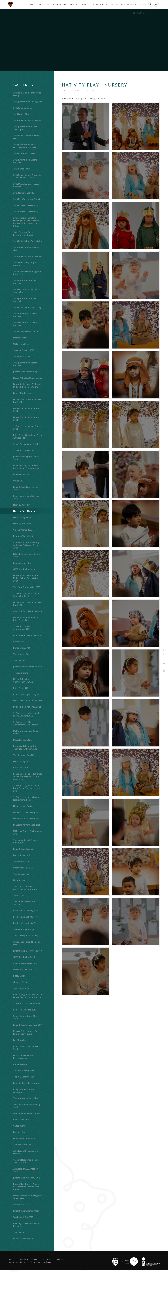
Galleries (23, 84)
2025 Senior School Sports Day (27, 256)
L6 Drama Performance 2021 (26, 824)
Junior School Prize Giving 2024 (27, 371)
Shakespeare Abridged (24, 929)
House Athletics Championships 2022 (23, 680)
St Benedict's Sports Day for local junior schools (26, 798)
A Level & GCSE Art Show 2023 (27, 611)
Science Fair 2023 (21, 641)
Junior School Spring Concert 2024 (26, 458)
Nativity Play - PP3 (22, 517)
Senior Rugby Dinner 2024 (25, 444)
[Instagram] (164, 671)
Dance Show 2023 (21, 648)
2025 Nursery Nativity (23, 193)
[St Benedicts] (10, 4)
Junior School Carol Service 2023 (25, 488)
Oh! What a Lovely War (24, 1238)
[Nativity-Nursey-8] (85, 523)
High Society (19, 880)
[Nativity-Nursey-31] (85, 225)
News (77, 91)
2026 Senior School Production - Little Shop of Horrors (27, 176)
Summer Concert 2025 (23, 350)
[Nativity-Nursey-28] (135, 275)
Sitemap (11, 1259)
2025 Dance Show (21, 356)
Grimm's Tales (20, 982)
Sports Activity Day (22, 563)
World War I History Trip (24, 969)
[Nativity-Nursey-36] (135, 325)
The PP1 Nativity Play (23, 1070)
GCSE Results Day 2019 (24, 957)
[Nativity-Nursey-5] (135, 424)
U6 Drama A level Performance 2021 (27, 832)
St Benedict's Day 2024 (24, 450)
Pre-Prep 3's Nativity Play (25, 923)
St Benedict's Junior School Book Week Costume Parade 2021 (26, 788)
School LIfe (18, 895)
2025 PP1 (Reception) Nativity (27, 199)
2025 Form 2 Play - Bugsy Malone (25, 264)
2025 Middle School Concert (26, 331)
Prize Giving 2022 (21, 688)
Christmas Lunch (21, 1064)
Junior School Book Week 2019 (27, 950)
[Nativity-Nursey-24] (85, 921)
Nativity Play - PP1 (22, 505)
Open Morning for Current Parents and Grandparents (26, 467)
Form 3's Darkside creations (26, 1083)
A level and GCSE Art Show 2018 (25, 1170)
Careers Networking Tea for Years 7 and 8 (26, 1161)
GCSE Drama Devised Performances (23, 1056)
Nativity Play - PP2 (22, 523)
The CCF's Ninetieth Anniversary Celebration (25, 888)
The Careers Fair (21, 874)
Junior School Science (23, 849)
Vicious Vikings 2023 (22, 530)
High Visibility (47, 1259)
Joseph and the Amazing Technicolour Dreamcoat (25, 747)
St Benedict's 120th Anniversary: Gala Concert (25, 723)
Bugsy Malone (20, 975)
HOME (64, 91)
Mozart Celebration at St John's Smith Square (25, 1032)
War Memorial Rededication (26, 1113)
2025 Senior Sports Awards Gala (26, 248)
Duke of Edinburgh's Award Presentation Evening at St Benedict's (26, 1187)
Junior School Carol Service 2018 (25, 1047)
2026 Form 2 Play (21, 114)
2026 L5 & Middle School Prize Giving (27, 94)
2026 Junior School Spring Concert (25, 161)
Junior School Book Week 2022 (27, 666)
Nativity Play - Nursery (24, 511)
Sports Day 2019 (21, 988)
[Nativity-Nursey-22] (85, 871)
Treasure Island (20, 673)
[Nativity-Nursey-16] (85, 722)
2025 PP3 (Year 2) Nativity (25, 211)
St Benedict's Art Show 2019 (26, 1003)
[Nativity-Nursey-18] (85, 772)
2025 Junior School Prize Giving (27, 241)
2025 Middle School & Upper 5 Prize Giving (27, 273)
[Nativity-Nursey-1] (85, 374)
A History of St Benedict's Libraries (25, 1152)
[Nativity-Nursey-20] (85, 822)
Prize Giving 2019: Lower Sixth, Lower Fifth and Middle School (27, 996)
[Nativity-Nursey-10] (85, 573)
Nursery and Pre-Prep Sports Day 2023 (27, 603)
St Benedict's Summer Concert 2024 (28, 427)
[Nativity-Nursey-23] (135, 871)
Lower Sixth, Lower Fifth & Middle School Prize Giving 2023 (25, 578)
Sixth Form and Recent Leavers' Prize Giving (24, 233)
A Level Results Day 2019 (25, 963)
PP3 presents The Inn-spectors (24, 1090)
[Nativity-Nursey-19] (135, 772)
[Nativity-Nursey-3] (85, 424)
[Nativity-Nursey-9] (135, 523)
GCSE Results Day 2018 (24, 1138)
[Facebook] (164, 667)
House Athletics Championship (28, 378)
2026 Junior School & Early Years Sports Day (25, 128)
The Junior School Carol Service (24, 903)
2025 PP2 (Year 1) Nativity (25, 205)
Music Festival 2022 (22, 740)
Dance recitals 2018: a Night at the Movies (27, 1197)
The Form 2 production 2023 (26, 587)
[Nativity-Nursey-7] (135, 474)
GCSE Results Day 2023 (24, 569)
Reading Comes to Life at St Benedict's (26, 1224)
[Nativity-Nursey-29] (85, 275)
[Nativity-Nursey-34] (135, 126)
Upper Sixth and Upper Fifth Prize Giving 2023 (26, 619)
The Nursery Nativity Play (25, 935)
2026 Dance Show (21, 168)
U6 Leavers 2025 (21, 344)
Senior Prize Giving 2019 (24, 1009)
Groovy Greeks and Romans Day (26, 943)
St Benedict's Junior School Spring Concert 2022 (26, 714)
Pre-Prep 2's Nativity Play (25, 917)
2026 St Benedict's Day (24, 153)
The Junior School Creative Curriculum (26, 841)
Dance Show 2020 (21, 855)
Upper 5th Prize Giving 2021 (26, 818)
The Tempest (19, 660)
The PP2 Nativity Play (23, 1076)
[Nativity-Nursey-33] (85, 175)
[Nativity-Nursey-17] (135, 722)
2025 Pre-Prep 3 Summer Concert (25, 282)
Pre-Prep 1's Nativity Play (25, 910)
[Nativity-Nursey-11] (135, 573)
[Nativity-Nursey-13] (135, 623)
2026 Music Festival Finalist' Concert (26, 185)
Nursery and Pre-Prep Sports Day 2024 (27, 400)
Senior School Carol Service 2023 (26, 497)
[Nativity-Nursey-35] (85, 126)
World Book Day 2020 (23, 867)
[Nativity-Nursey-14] (85, 673)
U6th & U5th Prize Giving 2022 (27, 700)
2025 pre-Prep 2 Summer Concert (25, 299)
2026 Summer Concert (23, 108)
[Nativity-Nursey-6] (85, 474)
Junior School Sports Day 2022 (27, 694)
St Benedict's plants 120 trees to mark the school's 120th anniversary (27, 777)
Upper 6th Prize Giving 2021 (26, 812)
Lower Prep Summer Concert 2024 (27, 418)
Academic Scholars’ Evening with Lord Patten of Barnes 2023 (26, 545)
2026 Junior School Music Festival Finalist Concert (24, 146)
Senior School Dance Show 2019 (25, 1017)
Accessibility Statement (28, 1259)
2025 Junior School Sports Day (27, 307)
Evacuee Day (19, 1132)
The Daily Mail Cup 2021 (24, 755)
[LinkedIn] (164, 663)
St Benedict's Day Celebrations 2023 (22, 627)
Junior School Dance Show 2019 (28, 1025)
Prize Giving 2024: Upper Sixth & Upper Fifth (27, 436)
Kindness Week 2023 (23, 536)
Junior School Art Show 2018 (26, 1177)
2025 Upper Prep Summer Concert (25, 315)
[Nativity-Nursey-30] (135, 225)
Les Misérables (20, 1040)
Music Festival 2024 (22, 474)
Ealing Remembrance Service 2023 (27, 555)
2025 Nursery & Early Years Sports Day (26, 290)
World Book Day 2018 (23, 1217)
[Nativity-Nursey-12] (85, 623)
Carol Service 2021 (22, 767)
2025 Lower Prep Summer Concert (25, 324)
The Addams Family (22, 654)
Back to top (61, 1259)
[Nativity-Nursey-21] (135, 822)
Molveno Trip (19, 337)
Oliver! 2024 (18, 480)
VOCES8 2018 (19, 1126)
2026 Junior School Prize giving (27, 101)
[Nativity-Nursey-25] (135, 921)
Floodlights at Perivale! (24, 806)
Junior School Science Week (26, 1210)
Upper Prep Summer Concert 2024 (27, 409)
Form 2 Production (22, 393)
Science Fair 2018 (21, 1204)
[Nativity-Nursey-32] (135, 175)
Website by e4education (43, 1262)
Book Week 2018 (21, 1119)
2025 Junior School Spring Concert (25, 364)
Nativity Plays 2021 (22, 761)
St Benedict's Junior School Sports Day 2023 (26, 594)
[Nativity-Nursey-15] (135, 673)
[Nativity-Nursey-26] (85, 971)
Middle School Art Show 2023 (27, 635)
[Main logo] (115, 1265)
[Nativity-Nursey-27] (85, 325)
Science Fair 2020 (21, 861)
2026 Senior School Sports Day (27, 120)
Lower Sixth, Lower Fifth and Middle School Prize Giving (27, 385)
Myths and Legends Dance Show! (25, 732)
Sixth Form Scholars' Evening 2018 (26, 1106)
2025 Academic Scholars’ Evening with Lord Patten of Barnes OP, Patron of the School (26, 222)
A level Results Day (22, 1144)
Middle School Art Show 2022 (27, 706)
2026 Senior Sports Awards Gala (26, 137)
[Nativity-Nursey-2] (135, 374)
